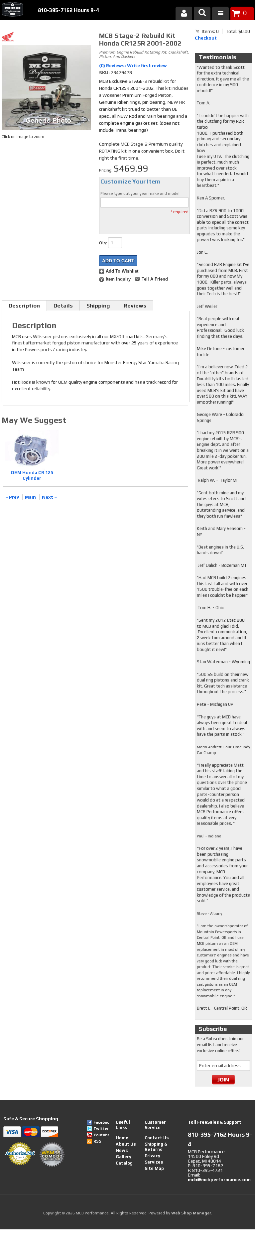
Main (30, 497)
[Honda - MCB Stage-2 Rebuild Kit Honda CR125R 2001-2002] (47, 38)
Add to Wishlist (122, 271)
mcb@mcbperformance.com (219, 1179)
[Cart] (197, 31)
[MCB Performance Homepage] (11, 10)
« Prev (12, 497)
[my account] (184, 13)
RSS (97, 1141)
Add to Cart (118, 260)
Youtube (101, 1135)
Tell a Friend (155, 279)
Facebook (101, 1122)
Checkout (206, 38)
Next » (49, 497)
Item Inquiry (118, 279)
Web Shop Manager (191, 1213)
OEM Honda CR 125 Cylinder (32, 475)
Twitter (101, 1128)
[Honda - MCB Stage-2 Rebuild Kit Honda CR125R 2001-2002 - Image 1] (46, 88)
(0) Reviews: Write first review (133, 65)
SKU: (105, 72)
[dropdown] (220, 13)
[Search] (202, 13)
